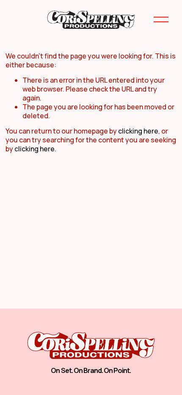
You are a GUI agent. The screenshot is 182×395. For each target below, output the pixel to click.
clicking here (138, 131)
